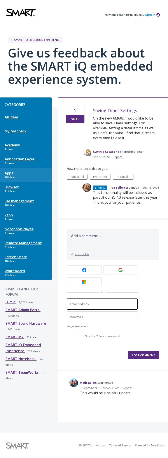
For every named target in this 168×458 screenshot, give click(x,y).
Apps (9, 173)
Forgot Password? (77, 326)
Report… (118, 157)
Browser (12, 187)
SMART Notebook (21, 358)
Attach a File (82, 254)
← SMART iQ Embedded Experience (35, 40)
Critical (125, 177)
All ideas (12, 117)
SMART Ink (14, 337)
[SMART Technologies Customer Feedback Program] (21, 12)
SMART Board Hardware (25, 323)
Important (101, 177)
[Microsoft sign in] (84, 281)
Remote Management (23, 243)
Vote (75, 119)
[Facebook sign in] (84, 269)
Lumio (10, 302)
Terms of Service (120, 445)
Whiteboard (15, 271)
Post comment (143, 355)
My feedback (15, 131)
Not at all (79, 177)
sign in (150, 15)
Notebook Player (19, 229)
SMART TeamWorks (22, 372)
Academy (12, 145)
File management (19, 201)
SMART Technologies (92, 445)
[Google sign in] (120, 269)
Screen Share (16, 257)
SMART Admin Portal (22, 309)
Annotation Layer (20, 159)
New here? (102, 336)
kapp (9, 215)
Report (126, 388)
